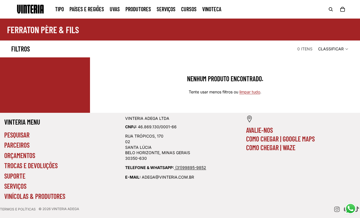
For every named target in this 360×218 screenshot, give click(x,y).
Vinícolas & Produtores (34, 196)
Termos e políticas (18, 209)
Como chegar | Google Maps (280, 139)
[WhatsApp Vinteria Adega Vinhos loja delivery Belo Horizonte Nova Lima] (174, 167)
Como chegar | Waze (270, 147)
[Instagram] (337, 209)
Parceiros (17, 145)
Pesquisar (17, 135)
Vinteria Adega (65, 209)
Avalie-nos (259, 130)
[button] (333, 49)
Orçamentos (19, 155)
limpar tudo (249, 91)
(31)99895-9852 (190, 167)
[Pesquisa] (331, 9)
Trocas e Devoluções (31, 165)
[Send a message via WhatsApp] (350, 208)
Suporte (14, 176)
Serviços (15, 186)
